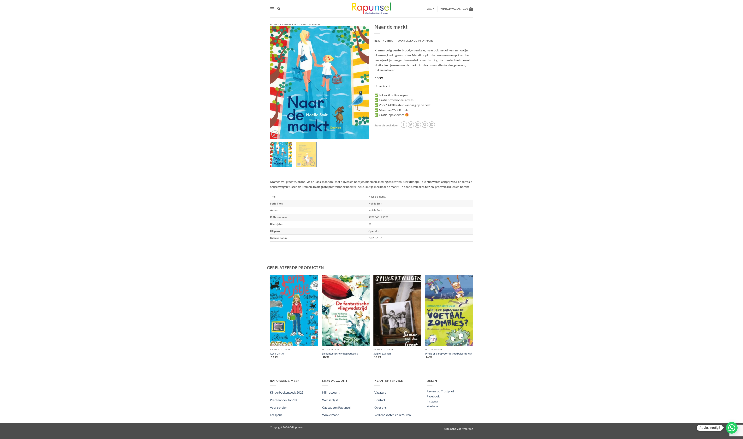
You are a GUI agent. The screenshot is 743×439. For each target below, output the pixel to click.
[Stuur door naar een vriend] (418, 124)
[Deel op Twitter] (411, 124)
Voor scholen (278, 407)
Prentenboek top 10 (283, 400)
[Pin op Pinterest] (425, 124)
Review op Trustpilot (440, 391)
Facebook (433, 396)
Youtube (432, 406)
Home (273, 24)
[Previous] (276, 82)
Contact (379, 400)
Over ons (380, 407)
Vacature (380, 392)
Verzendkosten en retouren (392, 415)
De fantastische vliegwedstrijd (340, 353)
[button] (272, 8)
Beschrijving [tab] (383, 40)
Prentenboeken (311, 24)
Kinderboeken (289, 24)
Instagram (433, 401)
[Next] (361, 82)
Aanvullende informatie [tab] (415, 40)
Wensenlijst (330, 400)
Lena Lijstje (277, 353)
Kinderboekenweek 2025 (286, 392)
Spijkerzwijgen (382, 353)
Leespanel (276, 415)
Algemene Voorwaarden (458, 428)
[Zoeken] (278, 8)
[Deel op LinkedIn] (432, 124)
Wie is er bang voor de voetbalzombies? (448, 353)
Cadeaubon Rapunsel (336, 407)
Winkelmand (330, 415)
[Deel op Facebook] (404, 124)
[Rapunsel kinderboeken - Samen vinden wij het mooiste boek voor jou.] (371, 9)
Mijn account (331, 392)
